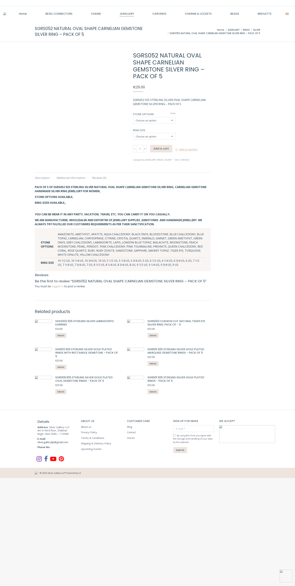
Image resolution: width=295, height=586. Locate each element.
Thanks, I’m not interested (54, 582)
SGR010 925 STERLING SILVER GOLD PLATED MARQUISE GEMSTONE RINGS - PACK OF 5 (176, 351)
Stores (131, 438)
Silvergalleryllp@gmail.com (52, 442)
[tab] (42, 176)
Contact (131, 432)
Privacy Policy (89, 432)
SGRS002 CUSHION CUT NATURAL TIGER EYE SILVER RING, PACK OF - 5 (176, 323)
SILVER (168, 159)
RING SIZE (139, 130)
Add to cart (161, 149)
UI (80, 472)
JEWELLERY (150, 159)
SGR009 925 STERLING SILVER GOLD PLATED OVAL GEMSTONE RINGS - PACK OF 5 (84, 379)
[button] (186, 149)
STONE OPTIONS (143, 114)
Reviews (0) (99, 178)
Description (42, 178)
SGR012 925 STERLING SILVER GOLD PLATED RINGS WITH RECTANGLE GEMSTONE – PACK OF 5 (86, 353)
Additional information (71, 178)
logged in (58, 286)
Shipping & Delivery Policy (96, 443)
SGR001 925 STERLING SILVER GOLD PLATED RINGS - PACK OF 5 (176, 379)
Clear (173, 113)
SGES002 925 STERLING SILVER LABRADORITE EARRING (84, 323)
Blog (129, 426)
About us (86, 426)
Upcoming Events (91, 449)
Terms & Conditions (92, 438)
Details (60, 335)
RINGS (160, 159)
